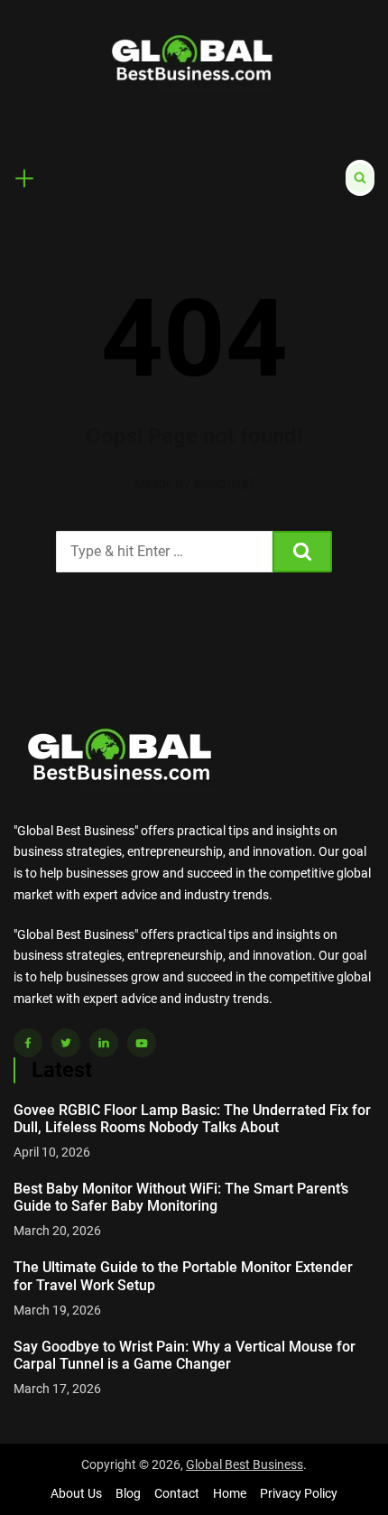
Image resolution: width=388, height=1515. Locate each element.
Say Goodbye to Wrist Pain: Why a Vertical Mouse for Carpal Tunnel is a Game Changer (185, 1355)
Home (229, 1493)
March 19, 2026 (57, 1310)
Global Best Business (244, 1464)
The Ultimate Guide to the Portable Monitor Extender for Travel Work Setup (183, 1276)
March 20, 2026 (57, 1230)
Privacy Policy (298, 1493)
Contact (176, 1493)
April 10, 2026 (52, 1152)
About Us (76, 1493)
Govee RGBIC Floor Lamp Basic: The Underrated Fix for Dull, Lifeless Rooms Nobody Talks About (192, 1118)
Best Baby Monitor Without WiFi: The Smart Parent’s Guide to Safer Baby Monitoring (181, 1197)
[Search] (302, 551)
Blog (128, 1493)
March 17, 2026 (57, 1388)
